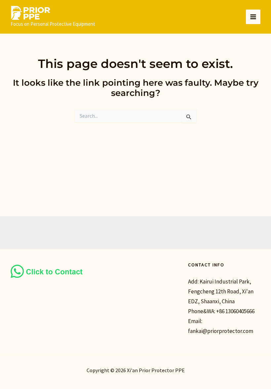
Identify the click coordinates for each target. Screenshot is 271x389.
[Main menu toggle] (253, 17)
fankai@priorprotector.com (220, 331)
